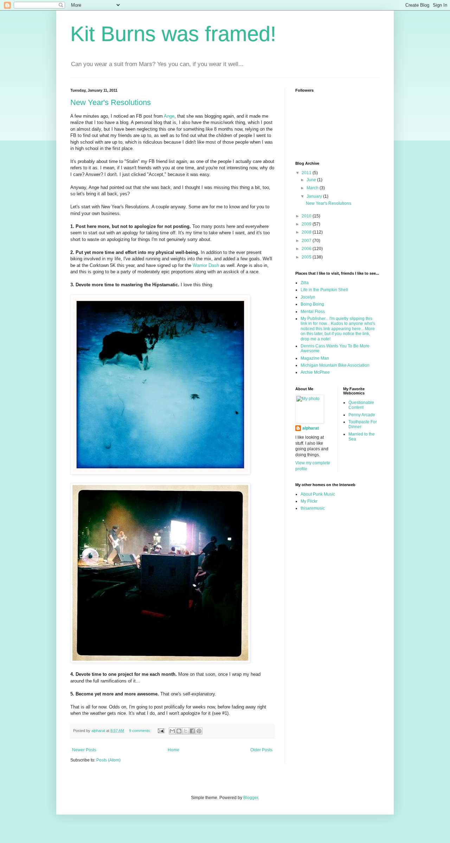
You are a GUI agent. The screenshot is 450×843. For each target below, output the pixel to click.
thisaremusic (313, 508)
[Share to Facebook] (192, 730)
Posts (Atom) (108, 760)
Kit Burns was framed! (173, 34)
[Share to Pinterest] (198, 730)
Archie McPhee (315, 372)
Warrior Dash (206, 265)
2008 (307, 232)
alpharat (310, 428)
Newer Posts (84, 749)
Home (173, 749)
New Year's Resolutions (110, 102)
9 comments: (140, 730)
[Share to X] (185, 730)
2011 (307, 172)
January (315, 196)
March (313, 187)
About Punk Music (318, 494)
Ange (169, 116)
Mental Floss (313, 311)
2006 (307, 248)
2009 (307, 224)
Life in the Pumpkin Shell (324, 289)
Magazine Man (315, 358)
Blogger (250, 797)
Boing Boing (312, 304)
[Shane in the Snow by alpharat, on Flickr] (160, 473)
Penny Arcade (361, 414)
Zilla (305, 282)
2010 (307, 216)
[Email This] (172, 730)
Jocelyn (308, 297)
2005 (307, 257)
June (312, 179)
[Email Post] (160, 730)
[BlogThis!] (178, 730)
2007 (307, 240)
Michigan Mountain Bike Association (335, 365)
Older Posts (261, 749)
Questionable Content (361, 405)
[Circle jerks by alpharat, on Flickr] (160, 661)
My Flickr (309, 501)
